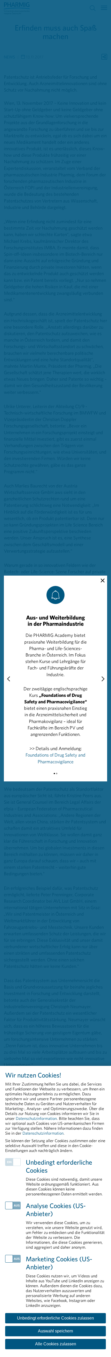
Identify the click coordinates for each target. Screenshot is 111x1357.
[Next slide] (103, 679)
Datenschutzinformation (36, 1118)
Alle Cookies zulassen (55, 1344)
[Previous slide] (8, 679)
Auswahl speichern (55, 1331)
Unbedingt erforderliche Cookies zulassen (55, 1318)
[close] (103, 580)
